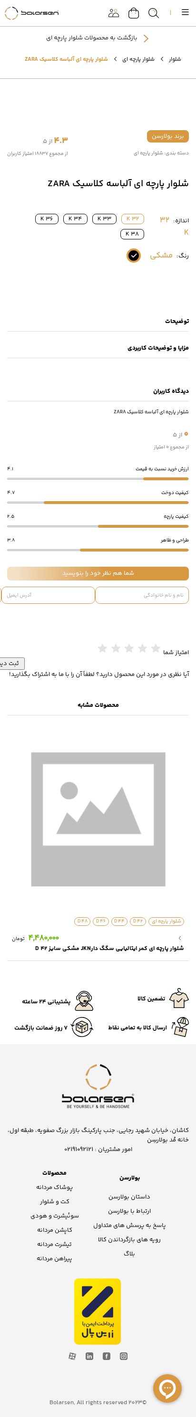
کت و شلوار (54, 1202)
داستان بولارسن (129, 1197)
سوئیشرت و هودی (54, 1216)
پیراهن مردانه (54, 1259)
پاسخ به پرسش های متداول (129, 1225)
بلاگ (129, 1254)
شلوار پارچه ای (138, 59)
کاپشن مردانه (54, 1230)
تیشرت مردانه (54, 1244)
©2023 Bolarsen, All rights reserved (98, 1402)
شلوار (175, 59)
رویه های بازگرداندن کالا (129, 1240)
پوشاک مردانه (54, 1187)
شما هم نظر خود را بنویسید (98, 573)
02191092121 (78, 1149)
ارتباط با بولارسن (129, 1211)
